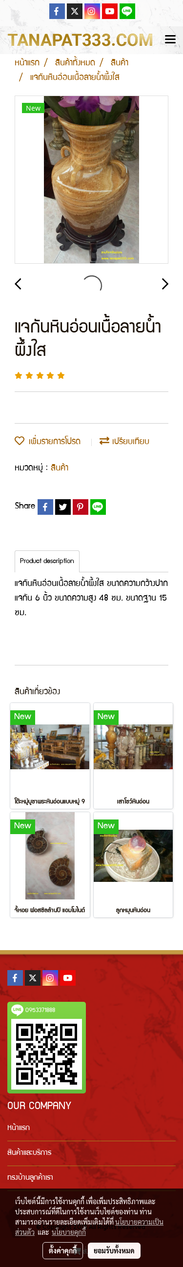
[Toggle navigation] (170, 40)
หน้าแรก (18, 1128)
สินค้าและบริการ (29, 1153)
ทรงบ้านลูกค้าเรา (30, 1178)
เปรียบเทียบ (129, 442)
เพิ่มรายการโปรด (52, 442)
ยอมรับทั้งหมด (114, 1250)
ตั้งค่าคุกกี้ (63, 1250)
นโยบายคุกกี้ (69, 1232)
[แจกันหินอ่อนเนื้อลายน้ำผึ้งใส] (91, 180)
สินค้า (59, 468)
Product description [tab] (47, 562)
